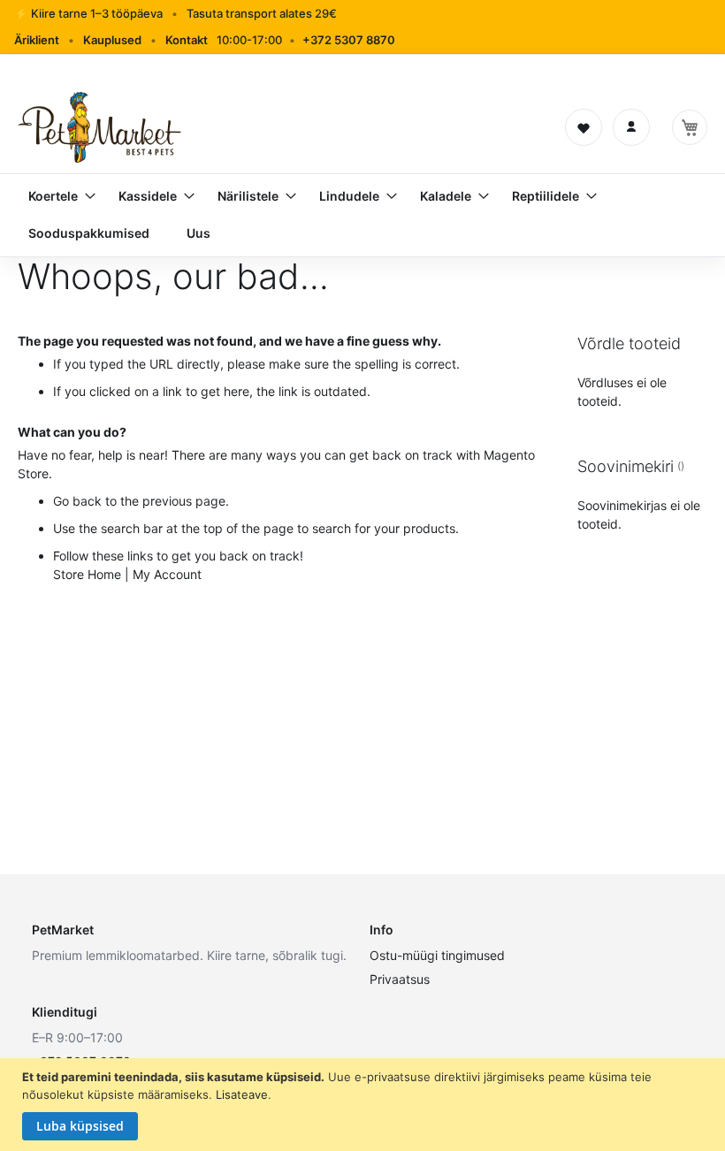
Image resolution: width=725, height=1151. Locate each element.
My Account (167, 574)
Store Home (87, 574)
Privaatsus (400, 979)
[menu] (362, 214)
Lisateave (242, 1094)
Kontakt (186, 40)
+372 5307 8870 (348, 40)
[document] (364, 1104)
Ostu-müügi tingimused (437, 955)
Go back (77, 500)
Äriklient (36, 40)
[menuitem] (54, 196)
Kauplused (112, 40)
